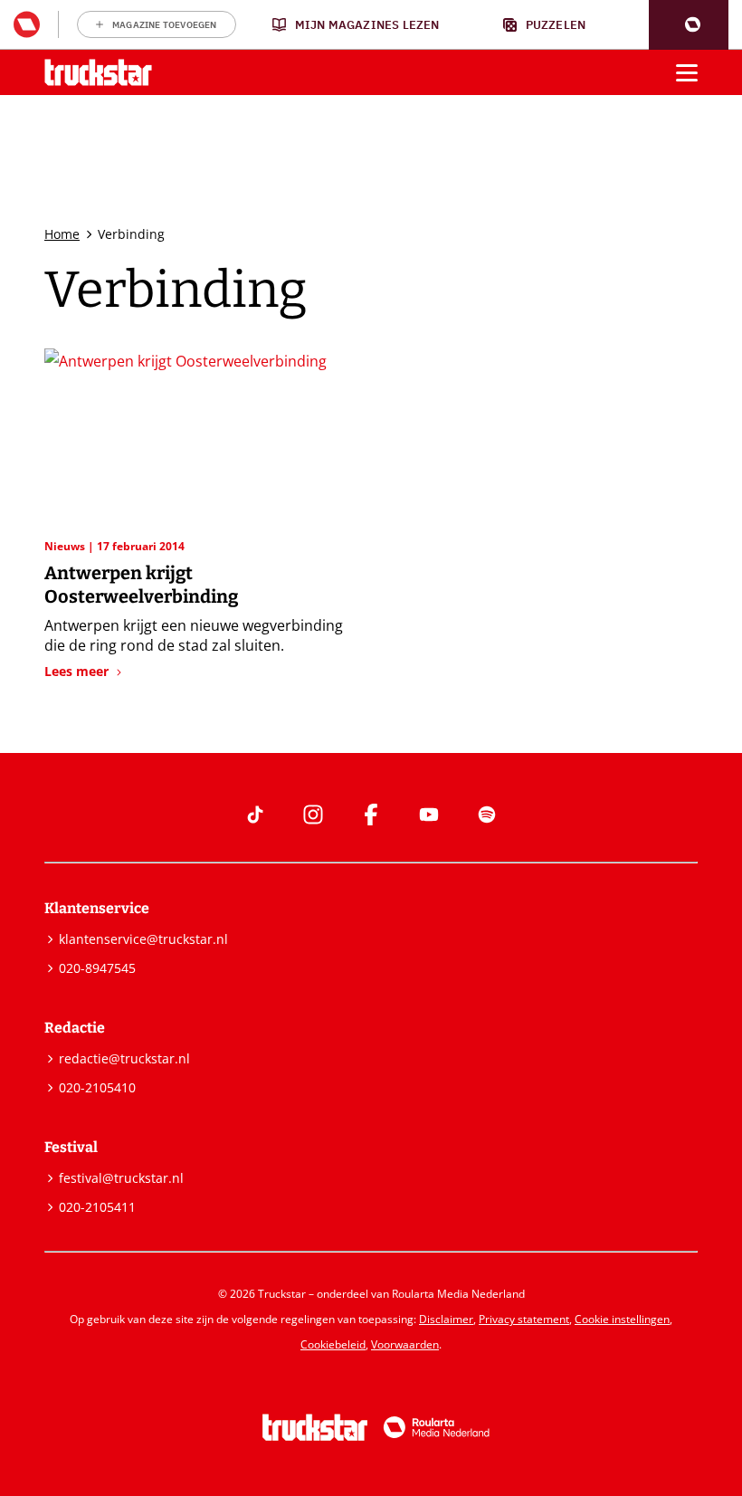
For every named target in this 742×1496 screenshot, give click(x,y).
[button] (688, 25)
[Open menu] (687, 72)
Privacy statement (524, 1319)
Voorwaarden (405, 1344)
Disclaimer (446, 1319)
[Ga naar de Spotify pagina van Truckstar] (487, 814)
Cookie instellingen (622, 1319)
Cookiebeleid (333, 1344)
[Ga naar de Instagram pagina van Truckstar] (313, 814)
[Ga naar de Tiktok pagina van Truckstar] (255, 814)
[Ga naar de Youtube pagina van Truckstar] (429, 814)
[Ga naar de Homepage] (98, 73)
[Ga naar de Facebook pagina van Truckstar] (371, 814)
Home (62, 234)
